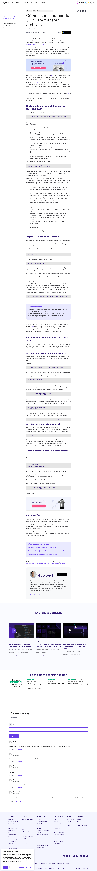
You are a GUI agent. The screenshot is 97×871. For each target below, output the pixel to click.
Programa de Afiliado (58, 823)
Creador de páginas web (42, 821)
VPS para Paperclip (12, 846)
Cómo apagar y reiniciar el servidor (39, 553)
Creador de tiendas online (43, 826)
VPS (34, 10)
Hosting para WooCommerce (12, 833)
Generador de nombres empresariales (42, 839)
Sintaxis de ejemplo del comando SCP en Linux (9, 17)
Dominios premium (26, 843)
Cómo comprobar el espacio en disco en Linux (42, 547)
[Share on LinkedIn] (85, 11)
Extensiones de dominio (27, 836)
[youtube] (77, 856)
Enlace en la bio (40, 836)
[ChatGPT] (33, 32)
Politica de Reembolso (39, 863)
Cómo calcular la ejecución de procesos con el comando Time (47, 551)
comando (63, 48)
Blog (68, 827)
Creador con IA (40, 819)
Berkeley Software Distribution (35, 44)
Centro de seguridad (58, 841)
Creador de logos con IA (42, 845)
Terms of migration (58, 836)
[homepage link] (8, 2)
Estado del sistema (58, 839)
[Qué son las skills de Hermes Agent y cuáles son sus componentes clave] (75, 630)
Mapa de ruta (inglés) (59, 834)
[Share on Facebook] (83, 11)
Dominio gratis (25, 827)
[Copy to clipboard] (78, 11)
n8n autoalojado (12, 826)
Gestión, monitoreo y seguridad (44, 10)
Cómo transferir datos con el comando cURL (41, 549)
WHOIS (23, 829)
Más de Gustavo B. (35, 594)
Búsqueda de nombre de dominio (27, 820)
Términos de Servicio (50, 863)
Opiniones (56, 821)
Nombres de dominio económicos (27, 823)
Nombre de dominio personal (28, 840)
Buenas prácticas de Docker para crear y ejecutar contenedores (20, 645)
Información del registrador (63, 863)
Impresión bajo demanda (43, 834)
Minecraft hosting (12, 839)
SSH (52, 75)
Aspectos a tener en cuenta (10, 21)
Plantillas (39, 828)
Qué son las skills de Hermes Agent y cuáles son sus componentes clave (75, 646)
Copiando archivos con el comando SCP (9, 24)
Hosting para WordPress (14, 821)
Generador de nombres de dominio (43, 831)
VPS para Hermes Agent (14, 841)
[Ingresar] (93, 2)
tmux (32, 326)
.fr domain (24, 838)
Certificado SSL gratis (27, 831)
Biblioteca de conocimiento (80, 822)
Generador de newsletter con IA (44, 843)
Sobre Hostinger (70, 819)
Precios (17, 2)
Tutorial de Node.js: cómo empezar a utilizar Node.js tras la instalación (48, 645)
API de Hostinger (41, 850)
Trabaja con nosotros (69, 824)
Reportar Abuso (80, 830)
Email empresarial (12, 828)
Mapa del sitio (57, 843)
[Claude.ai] (36, 32)
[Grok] (41, 32)
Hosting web (11, 819)
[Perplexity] (44, 32)
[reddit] (80, 856)
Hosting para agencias (13, 836)
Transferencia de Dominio (28, 834)
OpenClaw (10, 843)
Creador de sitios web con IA (43, 823)
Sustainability (70, 830)
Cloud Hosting (11, 830)
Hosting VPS (11, 823)
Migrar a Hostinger (41, 847)
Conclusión (6, 28)
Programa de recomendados (57, 829)
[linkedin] (63, 856)
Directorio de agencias (59, 832)
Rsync (38, 82)
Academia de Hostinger (82, 825)
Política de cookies (7, 863)
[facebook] (67, 856)
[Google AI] (39, 32)
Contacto (79, 827)
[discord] (87, 856)
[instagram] (70, 856)
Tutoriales (29, 10)
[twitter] (74, 856)
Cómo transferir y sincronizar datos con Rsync (42, 554)
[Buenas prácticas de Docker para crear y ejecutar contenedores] (21, 630)
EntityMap (56, 846)
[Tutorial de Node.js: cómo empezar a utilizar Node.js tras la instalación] (48, 630)
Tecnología (69, 821)
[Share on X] (80, 11)
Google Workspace (12, 848)
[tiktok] (84, 856)
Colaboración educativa (59, 826)
